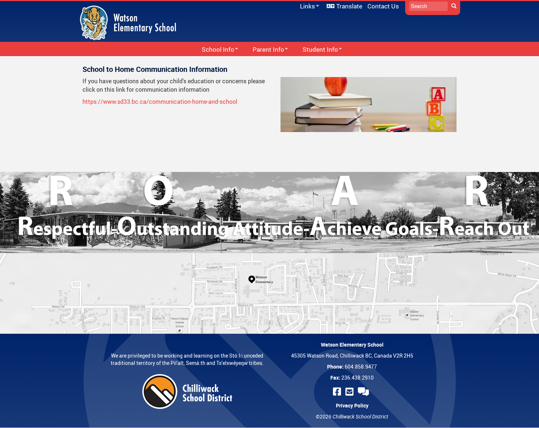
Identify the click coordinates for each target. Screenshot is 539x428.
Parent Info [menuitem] (263, 49)
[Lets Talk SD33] (364, 391)
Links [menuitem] (306, 6)
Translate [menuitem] (349, 6)
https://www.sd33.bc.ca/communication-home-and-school (159, 102)
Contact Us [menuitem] (383, 6)
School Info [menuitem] (213, 49)
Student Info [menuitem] (315, 49)
